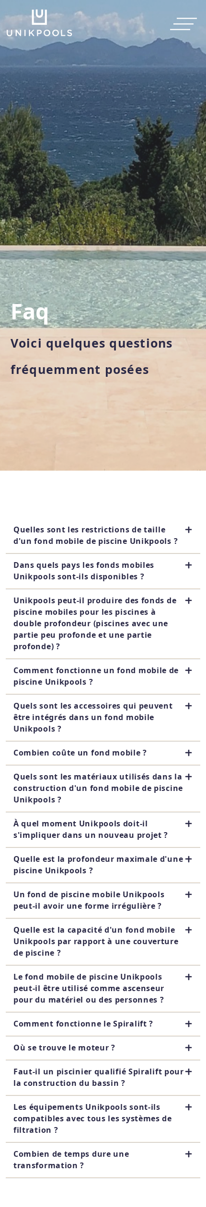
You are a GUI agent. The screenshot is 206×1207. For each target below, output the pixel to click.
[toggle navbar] (180, 24)
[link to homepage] (39, 24)
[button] (103, 535)
